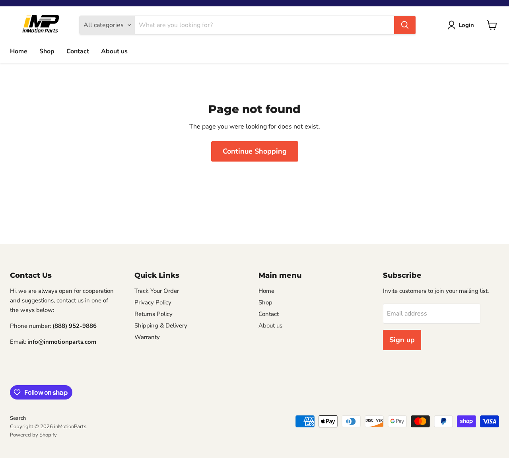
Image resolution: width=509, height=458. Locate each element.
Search (18, 418)
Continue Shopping (255, 151)
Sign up (402, 340)
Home (18, 51)
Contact (77, 51)
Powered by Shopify (33, 435)
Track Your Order (156, 291)
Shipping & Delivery (160, 325)
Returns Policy (153, 314)
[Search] (405, 25)
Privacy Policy (152, 302)
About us (114, 51)
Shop (46, 51)
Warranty (147, 337)
